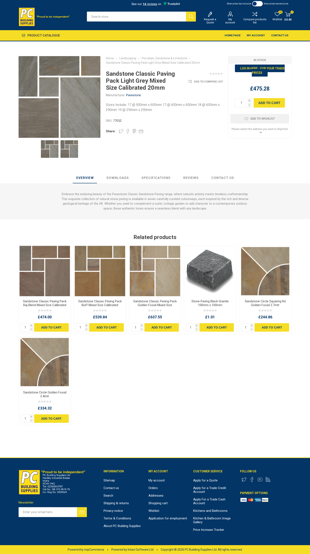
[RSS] (268, 479)
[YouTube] (260, 479)
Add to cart (269, 103)
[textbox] (136, 17)
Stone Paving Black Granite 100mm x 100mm (210, 303)
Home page (232, 35)
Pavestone (133, 95)
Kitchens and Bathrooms (210, 511)
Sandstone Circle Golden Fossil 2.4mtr (44, 394)
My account (230, 21)
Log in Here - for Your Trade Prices (262, 70)
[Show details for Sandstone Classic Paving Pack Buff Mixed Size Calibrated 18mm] (100, 271)
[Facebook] (252, 479)
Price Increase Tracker (208, 530)
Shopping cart (158, 503)
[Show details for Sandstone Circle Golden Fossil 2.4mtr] (45, 362)
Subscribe (82, 512)
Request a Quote (210, 21)
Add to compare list (208, 81)
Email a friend (141, 131)
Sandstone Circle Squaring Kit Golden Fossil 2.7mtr (265, 303)
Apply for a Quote (205, 480)
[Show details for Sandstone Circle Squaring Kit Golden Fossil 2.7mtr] (265, 271)
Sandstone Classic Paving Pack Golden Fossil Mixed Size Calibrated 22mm (155, 305)
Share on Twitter (121, 131)
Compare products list (254, 21)
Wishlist (153, 511)
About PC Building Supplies (122, 526)
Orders (153, 488)
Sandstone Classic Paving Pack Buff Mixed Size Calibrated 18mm (99, 305)
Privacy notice (113, 511)
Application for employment (167, 518)
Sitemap (109, 480)
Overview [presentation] (85, 178)
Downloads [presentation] (117, 178)
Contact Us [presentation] (222, 178)
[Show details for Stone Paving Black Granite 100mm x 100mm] (210, 271)
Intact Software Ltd (141, 549)
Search (191, 17)
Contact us (279, 35)
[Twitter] (244, 479)
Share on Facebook (127, 131)
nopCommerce (94, 549)
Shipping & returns (116, 503)
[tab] (85, 178)
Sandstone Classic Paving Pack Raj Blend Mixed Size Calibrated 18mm (44, 305)
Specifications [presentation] (156, 178)
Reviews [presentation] (191, 178)
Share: (111, 131)
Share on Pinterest (134, 131)
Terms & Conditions (117, 518)
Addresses (155, 495)
